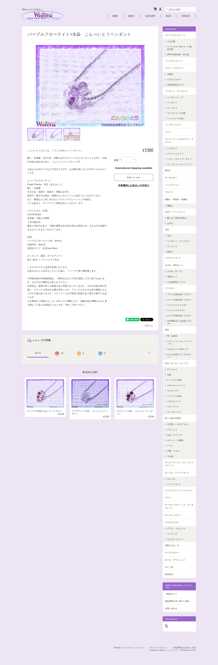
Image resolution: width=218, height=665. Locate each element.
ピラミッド (172, 430)
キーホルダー (171, 177)
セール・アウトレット (175, 560)
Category (150, 16)
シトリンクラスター (176, 310)
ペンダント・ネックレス (176, 91)
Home (115, 16)
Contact (186, 16)
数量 (116, 160)
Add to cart (134, 177)
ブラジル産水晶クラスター (179, 294)
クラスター (170, 288)
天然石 (170, 74)
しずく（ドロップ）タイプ (179, 159)
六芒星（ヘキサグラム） (178, 424)
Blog (168, 16)
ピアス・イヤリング (174, 68)
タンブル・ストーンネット (177, 472)
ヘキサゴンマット (173, 258)
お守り (170, 223)
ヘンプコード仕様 (175, 118)
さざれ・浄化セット (174, 265)
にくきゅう (172, 148)
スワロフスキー (174, 79)
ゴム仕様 (171, 41)
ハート (170, 445)
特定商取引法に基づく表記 (177, 601)
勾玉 (167, 229)
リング (168, 132)
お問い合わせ (171, 608)
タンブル (171, 479)
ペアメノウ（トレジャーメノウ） (179, 342)
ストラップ (172, 246)
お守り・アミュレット (175, 212)
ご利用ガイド (171, 594)
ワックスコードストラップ (179, 164)
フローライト (173, 406)
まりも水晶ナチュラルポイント (179, 355)
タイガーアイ (173, 391)
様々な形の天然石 (173, 418)
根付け (168, 170)
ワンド (168, 497)
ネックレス (172, 108)
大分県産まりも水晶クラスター (179, 322)
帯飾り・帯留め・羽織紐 (176, 199)
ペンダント (172, 102)
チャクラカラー (172, 552)
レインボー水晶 (174, 380)
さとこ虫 (169, 567)
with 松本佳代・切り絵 (178, 54)
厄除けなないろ (172, 545)
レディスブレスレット (175, 35)
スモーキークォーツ (176, 385)
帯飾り (170, 206)
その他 (170, 456)
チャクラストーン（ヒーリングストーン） (179, 464)
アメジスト (172, 369)
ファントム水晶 (174, 396)
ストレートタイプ (175, 153)
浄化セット (172, 276)
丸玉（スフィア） (175, 435)
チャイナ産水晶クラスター (179, 300)
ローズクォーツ (174, 412)
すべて (38, 353)
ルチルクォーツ (174, 401)
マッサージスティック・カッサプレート (179, 506)
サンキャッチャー (173, 515)
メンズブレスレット (174, 61)
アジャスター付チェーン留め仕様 (179, 47)
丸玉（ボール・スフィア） (177, 363)
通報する (148, 326)
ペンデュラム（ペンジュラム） (179, 490)
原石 (167, 330)
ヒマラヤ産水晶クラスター (179, 315)
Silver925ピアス (175, 85)
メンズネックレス (173, 124)
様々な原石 (172, 336)
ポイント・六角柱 (175, 440)
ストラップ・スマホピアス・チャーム (179, 140)
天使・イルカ (173, 451)
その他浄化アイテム (176, 282)
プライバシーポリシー (158, 648)
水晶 (169, 375)
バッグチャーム (172, 185)
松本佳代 (169, 574)
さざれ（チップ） (175, 271)
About (131, 16)
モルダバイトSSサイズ (177, 349)
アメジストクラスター (177, 305)
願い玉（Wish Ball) (177, 218)
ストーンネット (174, 484)
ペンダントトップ (175, 97)
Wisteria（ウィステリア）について (128, 648)
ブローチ (169, 192)
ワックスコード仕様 (176, 113)
